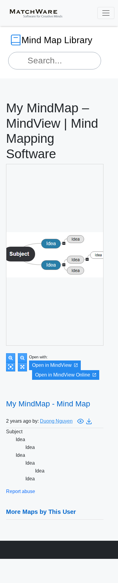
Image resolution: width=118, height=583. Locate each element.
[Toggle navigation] (105, 13)
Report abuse (20, 491)
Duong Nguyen (56, 421)
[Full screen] (22, 366)
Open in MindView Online (62, 374)
